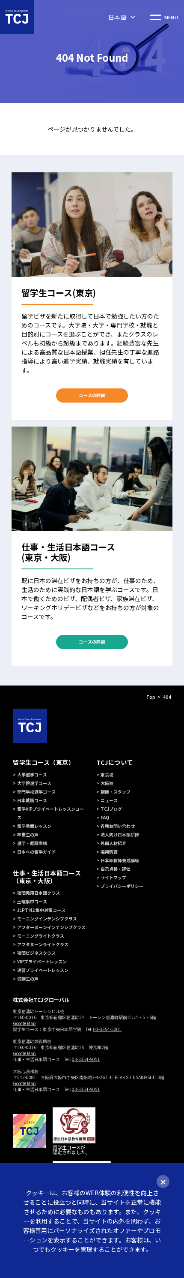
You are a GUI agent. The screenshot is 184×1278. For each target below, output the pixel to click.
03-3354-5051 (86, 1059)
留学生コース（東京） (44, 762)
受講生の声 (28, 978)
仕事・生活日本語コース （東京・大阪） (47, 877)
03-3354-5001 (107, 1029)
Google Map (24, 1023)
